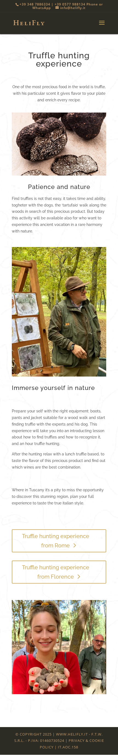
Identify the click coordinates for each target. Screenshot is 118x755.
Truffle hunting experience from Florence (55, 572)
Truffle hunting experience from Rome (55, 541)
